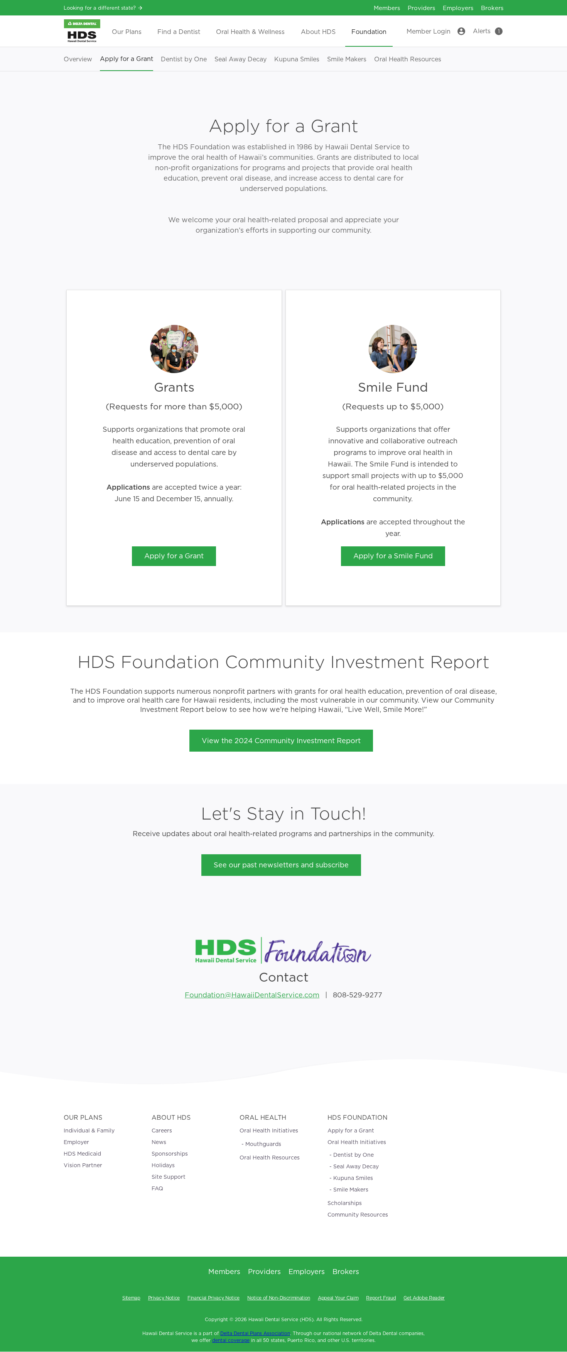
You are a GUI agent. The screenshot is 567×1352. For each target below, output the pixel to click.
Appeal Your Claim (338, 1298)
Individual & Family (89, 1130)
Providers (421, 8)
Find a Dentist (178, 31)
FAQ (157, 1188)
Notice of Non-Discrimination (278, 1298)
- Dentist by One (351, 1155)
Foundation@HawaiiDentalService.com (252, 995)
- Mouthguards (261, 1144)
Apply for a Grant (126, 59)
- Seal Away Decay (354, 1166)
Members (387, 8)
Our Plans (127, 31)
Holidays (163, 1165)
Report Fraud (381, 1298)
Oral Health (263, 1117)
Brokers (492, 8)
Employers (458, 8)
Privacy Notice (164, 1298)
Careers (162, 1130)
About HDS (318, 31)
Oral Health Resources (407, 59)
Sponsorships (170, 1154)
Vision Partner (83, 1165)
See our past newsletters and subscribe (281, 865)
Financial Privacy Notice (213, 1298)
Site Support (169, 1177)
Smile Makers (346, 59)
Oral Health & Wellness (250, 31)
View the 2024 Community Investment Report (281, 741)
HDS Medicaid (82, 1154)
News (159, 1142)
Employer (76, 1142)
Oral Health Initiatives (269, 1130)
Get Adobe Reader (424, 1298)
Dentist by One (184, 59)
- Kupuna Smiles (351, 1178)
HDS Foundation (357, 1117)
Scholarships (344, 1203)
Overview (78, 59)
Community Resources (357, 1215)
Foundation (368, 31)
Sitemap (131, 1298)
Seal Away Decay (240, 59)
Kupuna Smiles (296, 59)
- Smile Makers (348, 1189)
